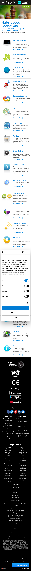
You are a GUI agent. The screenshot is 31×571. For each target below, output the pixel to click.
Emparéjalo (7, 467)
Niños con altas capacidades (15, 520)
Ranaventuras (23, 447)
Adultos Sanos (22, 423)
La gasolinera (23, 465)
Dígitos (22, 453)
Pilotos (22, 424)
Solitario (8, 455)
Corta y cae (22, 473)
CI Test (15, 523)
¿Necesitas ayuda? (22, 565)
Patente (15, 494)
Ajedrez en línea (8, 447)
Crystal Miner (8, 453)
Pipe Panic (7, 452)
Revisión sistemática (22, 435)
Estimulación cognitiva (15, 507)
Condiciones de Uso (6, 556)
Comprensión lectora (15, 518)
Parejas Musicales (8, 478)
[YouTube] (15, 412)
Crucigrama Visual (8, 465)
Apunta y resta (22, 468)
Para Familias (15, 487)
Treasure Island (7, 460)
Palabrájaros (23, 480)
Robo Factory (8, 457)
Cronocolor (7, 480)
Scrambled (7, 475)
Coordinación (8, 436)
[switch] (26, 286)
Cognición (8, 428)
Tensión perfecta (23, 472)
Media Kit (16, 558)
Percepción (7, 440)
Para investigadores (15, 490)
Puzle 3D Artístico (8, 481)
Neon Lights (8, 462)
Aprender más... (17, 49)
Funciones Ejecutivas (8, 435)
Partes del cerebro (8, 422)
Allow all (15, 308)
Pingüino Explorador (23, 452)
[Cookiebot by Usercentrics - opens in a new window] (22, 252)
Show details (22, 303)
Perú (4, 568)
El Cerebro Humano (7, 418)
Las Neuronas (8, 423)
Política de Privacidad (16, 556)
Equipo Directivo (25, 556)
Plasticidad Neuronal (8, 425)
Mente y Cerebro (8, 420)
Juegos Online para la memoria (15, 515)
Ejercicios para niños (15, 498)
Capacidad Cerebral (7, 426)
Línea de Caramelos (22, 448)
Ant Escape (7, 458)
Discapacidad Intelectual (8, 431)
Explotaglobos (22, 457)
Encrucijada (23, 458)
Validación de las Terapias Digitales (22, 419)
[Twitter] (12, 412)
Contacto (20, 561)
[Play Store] (15, 397)
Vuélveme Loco (7, 463)
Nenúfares (22, 476)
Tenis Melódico (7, 473)
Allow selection (15, 312)
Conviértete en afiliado (24, 558)
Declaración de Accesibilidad (11, 564)
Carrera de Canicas (7, 472)
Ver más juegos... (23, 481)
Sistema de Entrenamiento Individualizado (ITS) (15, 503)
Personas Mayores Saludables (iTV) (22, 428)
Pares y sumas (22, 467)
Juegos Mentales (15, 512)
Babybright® (15, 495)
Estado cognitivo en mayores (22, 433)
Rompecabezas (22, 463)
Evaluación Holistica (22, 426)
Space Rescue (8, 468)
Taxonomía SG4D (22, 436)
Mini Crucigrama (8, 448)
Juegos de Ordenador (22, 421)
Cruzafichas (23, 475)
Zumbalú (23, 455)
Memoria (8, 438)
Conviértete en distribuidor (10, 561)
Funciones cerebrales (8, 433)
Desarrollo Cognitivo (15, 500)
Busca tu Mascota (8, 476)
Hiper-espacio (23, 460)
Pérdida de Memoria (8, 430)
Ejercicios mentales (15, 508)
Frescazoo (22, 462)
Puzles (22, 450)
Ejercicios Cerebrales (15, 502)
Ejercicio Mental (15, 513)
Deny (15, 317)
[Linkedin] (23, 412)
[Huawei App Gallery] (15, 402)
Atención (8, 441)
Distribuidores (15, 497)
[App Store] (15, 393)
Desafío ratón (23, 470)
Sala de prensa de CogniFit (7, 558)
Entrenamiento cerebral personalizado (15, 510)
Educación (15, 492)
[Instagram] (19, 412)
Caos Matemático (8, 470)
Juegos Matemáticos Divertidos (15, 516)
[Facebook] (8, 412)
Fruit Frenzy (8, 450)
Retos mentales (15, 521)
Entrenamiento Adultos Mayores (22, 431)
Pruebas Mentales (15, 505)
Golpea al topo (22, 478)
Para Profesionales (15, 489)
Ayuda (24, 561)
